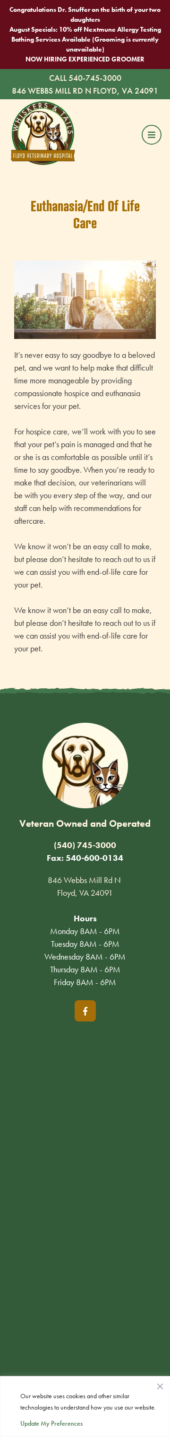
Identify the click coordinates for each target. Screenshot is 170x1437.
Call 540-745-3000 (85, 77)
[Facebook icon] (85, 1010)
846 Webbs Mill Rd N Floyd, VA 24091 (85, 90)
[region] (85, 1406)
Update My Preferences (51, 1423)
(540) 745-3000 (85, 845)
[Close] (160, 1384)
